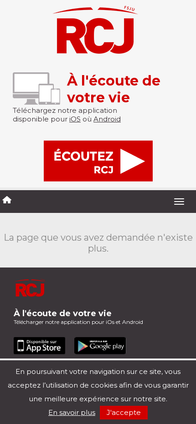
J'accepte (124, 412)
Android (107, 119)
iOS (75, 119)
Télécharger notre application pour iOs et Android (78, 316)
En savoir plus (71, 412)
